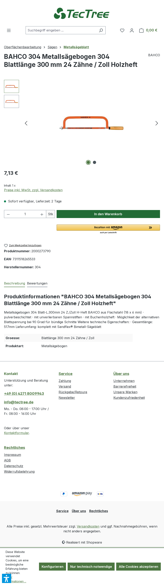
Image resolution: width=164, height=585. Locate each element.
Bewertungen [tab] (37, 283)
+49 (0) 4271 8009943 (24, 393)
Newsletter (67, 398)
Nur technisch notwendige (91, 567)
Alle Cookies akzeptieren (138, 567)
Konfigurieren (52, 567)
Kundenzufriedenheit (129, 398)
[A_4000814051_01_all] (91, 123)
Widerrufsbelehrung (19, 471)
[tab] (14, 283)
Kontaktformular (16, 433)
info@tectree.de (18, 402)
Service (65, 374)
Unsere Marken (125, 392)
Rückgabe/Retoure (73, 392)
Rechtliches (14, 447)
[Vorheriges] (26, 123)
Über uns (121, 374)
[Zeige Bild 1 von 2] (88, 162)
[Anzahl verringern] (8, 214)
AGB (7, 460)
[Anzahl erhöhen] (42, 214)
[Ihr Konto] (132, 30)
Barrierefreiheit (124, 386)
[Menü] (9, 30)
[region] (82, 123)
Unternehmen (124, 381)
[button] (108, 229)
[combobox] (61, 30)
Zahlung (65, 381)
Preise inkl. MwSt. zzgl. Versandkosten (33, 190)
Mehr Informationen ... (16, 579)
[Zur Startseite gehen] (82, 13)
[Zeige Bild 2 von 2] (94, 162)
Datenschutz (13, 466)
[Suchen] (101, 30)
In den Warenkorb (108, 214)
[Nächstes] (157, 123)
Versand (65, 386)
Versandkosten (88, 526)
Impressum (12, 455)
